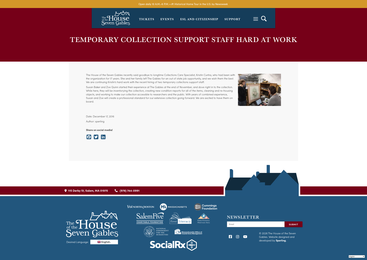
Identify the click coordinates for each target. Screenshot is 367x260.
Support (233, 19)
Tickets (146, 19)
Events (167, 19)
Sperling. (281, 240)
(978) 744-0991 (129, 190)
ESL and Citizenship (199, 19)
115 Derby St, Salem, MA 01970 (88, 190)
